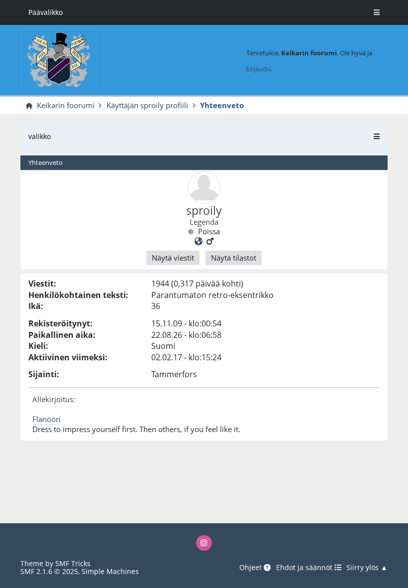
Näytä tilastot (233, 258)
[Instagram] (203, 543)
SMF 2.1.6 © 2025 (49, 571)
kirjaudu (258, 68)
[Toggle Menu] (377, 12)
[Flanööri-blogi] (199, 241)
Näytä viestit (173, 258)
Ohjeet (251, 568)
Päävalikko (45, 12)
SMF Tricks (73, 563)
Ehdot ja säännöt (305, 568)
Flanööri (46, 419)
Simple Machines (110, 571)
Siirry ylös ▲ (367, 568)
